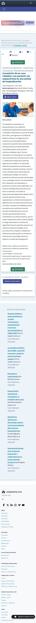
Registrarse (4, 558)
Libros (3, 549)
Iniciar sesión (5, 555)
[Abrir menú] (4, 9)
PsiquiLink (4, 569)
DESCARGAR (18, 62)
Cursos (3, 578)
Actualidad (4, 535)
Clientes (3, 600)
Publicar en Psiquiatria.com (9, 586)
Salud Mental (5, 521)
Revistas (3, 546)
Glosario (3, 538)
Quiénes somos (6, 597)
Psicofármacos (5, 540)
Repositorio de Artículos (11, 40)
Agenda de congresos (7, 584)
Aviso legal (4, 612)
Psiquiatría (4, 513)
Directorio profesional (7, 566)
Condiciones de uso (7, 620)
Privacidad (4, 615)
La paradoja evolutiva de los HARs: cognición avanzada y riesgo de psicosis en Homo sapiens (16, 353)
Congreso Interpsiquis (7, 581)
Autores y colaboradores (8, 572)
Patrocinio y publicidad (8, 603)
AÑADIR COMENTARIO (12, 281)
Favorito (14, 55)
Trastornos (4, 519)
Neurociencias (5, 524)
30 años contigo (6, 595)
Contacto (4, 605)
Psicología (4, 516)
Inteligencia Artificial (7, 527)
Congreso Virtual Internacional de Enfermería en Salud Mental (16, 42)
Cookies (3, 617)
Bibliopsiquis (5, 543)
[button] (12, 52)
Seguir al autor (11, 97)
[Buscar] (31, 3)
